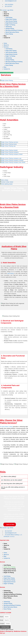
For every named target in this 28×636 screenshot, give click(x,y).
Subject (2, 623)
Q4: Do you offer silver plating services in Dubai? (13, 487)
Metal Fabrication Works (12, 32)
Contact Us (7, 37)
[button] (14, 41)
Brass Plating (9, 34)
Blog (5, 36)
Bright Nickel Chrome (11, 23)
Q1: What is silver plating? (8, 476)
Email (1, 620)
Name (2, 616)
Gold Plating (9, 17)
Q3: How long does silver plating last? (12, 483)
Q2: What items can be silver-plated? (11, 480)
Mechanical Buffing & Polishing (14, 30)
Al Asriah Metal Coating (6, 426)
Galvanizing (9, 26)
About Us (6, 14)
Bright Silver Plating (11, 19)
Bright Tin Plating (10, 25)
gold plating (11, 273)
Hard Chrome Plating (11, 21)
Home (5, 12)
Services (6, 15)
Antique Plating (10, 28)
